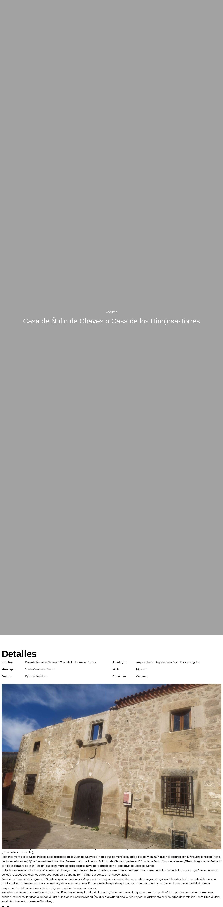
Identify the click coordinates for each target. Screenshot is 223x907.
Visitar (143, 669)
